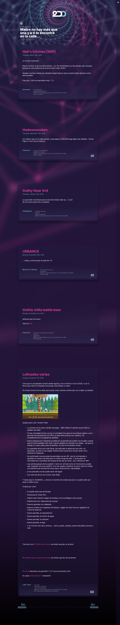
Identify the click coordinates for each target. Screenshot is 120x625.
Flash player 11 (36, 576)
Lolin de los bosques (40, 588)
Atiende (37, 212)
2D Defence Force (40, 211)
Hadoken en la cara (39, 152)
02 (92, 592)
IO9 (30, 324)
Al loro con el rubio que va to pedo (43, 333)
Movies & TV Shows (29, 270)
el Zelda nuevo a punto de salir (37, 558)
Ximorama (26, 89)
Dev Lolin (37, 585)
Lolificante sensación (40, 586)
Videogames (27, 211)
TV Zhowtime (37, 339)
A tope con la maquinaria (40, 150)
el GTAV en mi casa (42, 544)
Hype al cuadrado (40, 214)
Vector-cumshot (38, 94)
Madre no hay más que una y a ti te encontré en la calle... (50, 92)
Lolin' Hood (26, 585)
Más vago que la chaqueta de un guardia (46, 591)
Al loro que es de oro (46, 270)
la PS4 (26, 571)
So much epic (44, 274)
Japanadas (36, 336)
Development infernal (39, 91)
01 (92, 156)
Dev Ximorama (37, 89)
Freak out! (26, 150)
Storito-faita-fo (37, 155)
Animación (43, 271)
